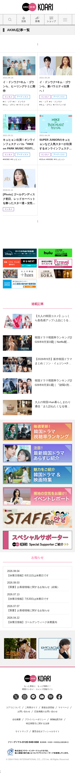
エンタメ (8, 97)
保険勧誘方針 (56, 719)
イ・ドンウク (19, 102)
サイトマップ (21, 731)
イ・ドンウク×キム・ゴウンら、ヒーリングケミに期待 (19, 86)
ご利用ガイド (31, 707)
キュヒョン (16, 159)
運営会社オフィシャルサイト (46, 731)
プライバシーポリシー (35, 719)
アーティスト (22, 97)
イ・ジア (8, 102)
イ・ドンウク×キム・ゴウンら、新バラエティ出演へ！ (55, 86)
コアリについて (13, 707)
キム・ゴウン (10, 105)
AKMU (7, 159)
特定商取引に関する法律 (37, 723)
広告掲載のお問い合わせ (46, 711)
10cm (43, 159)
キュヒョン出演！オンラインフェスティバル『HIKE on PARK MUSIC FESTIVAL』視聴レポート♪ (19, 144)
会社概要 (16, 719)
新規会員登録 (48, 707)
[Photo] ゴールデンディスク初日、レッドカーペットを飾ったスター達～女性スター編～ (19, 199)
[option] (20, 648)
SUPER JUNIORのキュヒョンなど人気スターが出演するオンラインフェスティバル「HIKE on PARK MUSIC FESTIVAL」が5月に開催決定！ (55, 144)
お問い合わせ (24, 711)
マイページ (63, 707)
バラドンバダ (23, 105)
